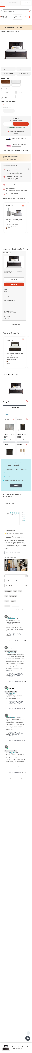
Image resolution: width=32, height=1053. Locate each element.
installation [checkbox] (8, 591)
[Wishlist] (30, 17)
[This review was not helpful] (25, 640)
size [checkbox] (15, 591)
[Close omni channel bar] (30, 27)
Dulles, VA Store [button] (10, 190)
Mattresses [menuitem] (12, 23)
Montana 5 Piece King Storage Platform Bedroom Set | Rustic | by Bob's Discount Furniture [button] (16, 702)
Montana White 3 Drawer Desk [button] (17, 766)
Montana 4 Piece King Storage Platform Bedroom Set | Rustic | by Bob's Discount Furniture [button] (16, 634)
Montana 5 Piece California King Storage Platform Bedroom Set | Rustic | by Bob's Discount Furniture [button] (16, 675)
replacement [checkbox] (13, 596)
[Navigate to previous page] (8, 779)
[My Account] (25, 17)
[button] (21, 27)
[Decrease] (5, 124)
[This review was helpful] (22, 640)
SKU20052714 (18, 31)
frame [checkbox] (6, 601)
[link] (17, 1048)
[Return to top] (28, 1033)
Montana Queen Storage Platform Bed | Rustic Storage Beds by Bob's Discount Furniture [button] (16, 734)
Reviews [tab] (7, 503)
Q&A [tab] (13, 503)
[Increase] (10, 124)
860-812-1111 (14, 2)
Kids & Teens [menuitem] (19, 23)
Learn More (16, 485)
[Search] (29, 11)
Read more (9, 670)
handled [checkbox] (7, 606)
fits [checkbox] (6, 596)
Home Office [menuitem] (27, 23)
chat (21, 193)
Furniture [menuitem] (6, 23)
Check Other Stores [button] (21, 190)
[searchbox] (15, 576)
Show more (15, 606)
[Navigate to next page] (24, 779)
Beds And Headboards (7, 31)
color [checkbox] (20, 591)
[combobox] (11, 580)
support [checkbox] (13, 601)
